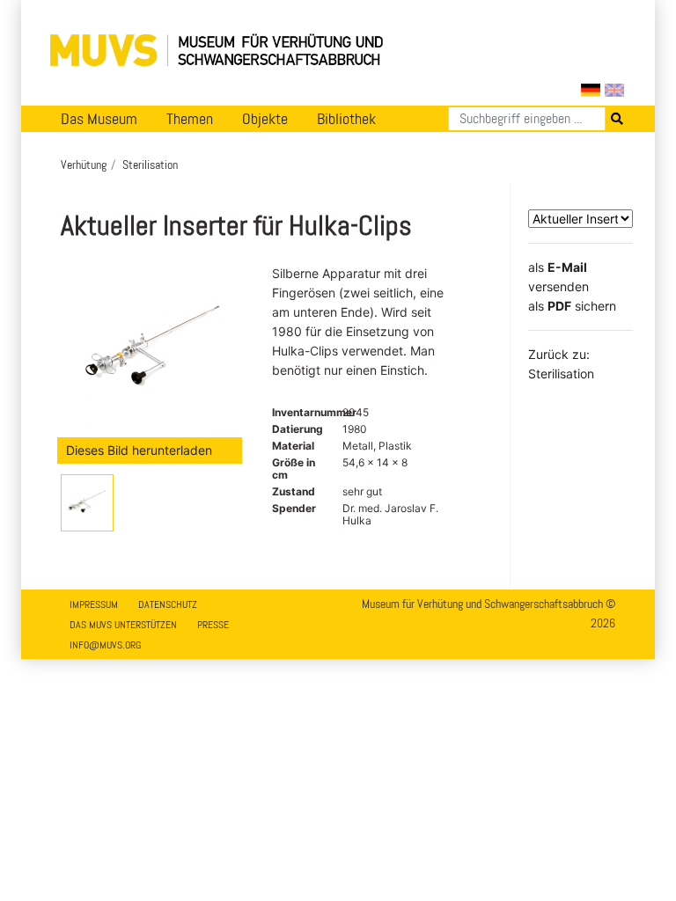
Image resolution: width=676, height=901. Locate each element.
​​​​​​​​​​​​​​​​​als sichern (572, 305)
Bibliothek (346, 118)
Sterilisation (150, 164)
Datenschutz (167, 604)
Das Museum (99, 118)
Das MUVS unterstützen (123, 625)
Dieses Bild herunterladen (139, 450)
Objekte (265, 118)
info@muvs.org (105, 645)
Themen (189, 118)
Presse (213, 625)
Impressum (94, 604)
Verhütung (84, 164)
